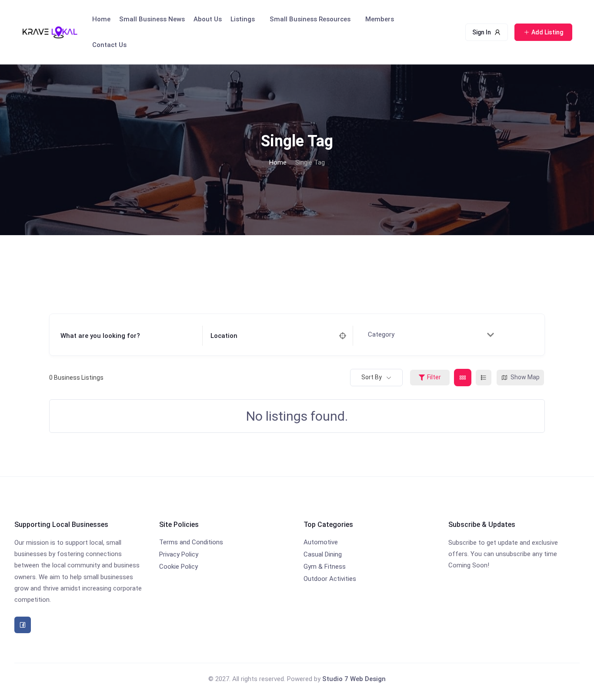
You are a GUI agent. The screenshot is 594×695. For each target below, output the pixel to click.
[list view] (483, 377)
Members (379, 19)
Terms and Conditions (191, 542)
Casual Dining (323, 554)
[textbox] (385, 335)
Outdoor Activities (330, 579)
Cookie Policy (178, 566)
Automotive (321, 542)
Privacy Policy (178, 554)
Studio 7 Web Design (354, 679)
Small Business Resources (310, 19)
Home (101, 19)
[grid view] (462, 377)
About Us (208, 19)
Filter (434, 377)
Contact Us (109, 45)
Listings (242, 19)
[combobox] (429, 335)
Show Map (525, 377)
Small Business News (152, 19)
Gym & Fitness (325, 566)
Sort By (371, 377)
